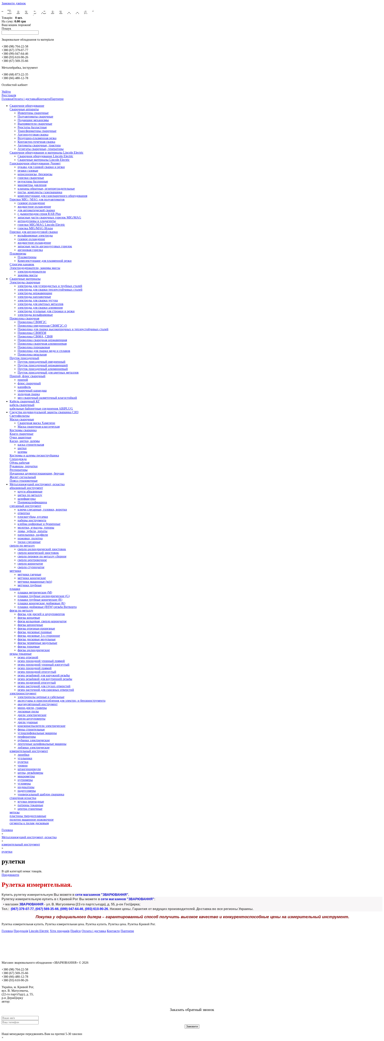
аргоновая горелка (30, 250)
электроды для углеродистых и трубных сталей (50, 286)
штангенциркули (29, 769)
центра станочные (30, 808)
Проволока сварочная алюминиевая (42, 343)
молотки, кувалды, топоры (36, 527)
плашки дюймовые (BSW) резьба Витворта (47, 607)
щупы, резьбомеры (30, 772)
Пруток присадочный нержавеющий (43, 365)
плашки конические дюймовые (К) (41, 603)
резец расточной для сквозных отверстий (46, 689)
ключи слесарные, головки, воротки (42, 509)
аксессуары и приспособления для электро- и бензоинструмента (61, 700)
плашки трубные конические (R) (40, 599)
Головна (7, 99)
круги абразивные (30, 491)
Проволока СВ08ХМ (32, 333)
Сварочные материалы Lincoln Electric (44, 159)
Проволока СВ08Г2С (32, 322)
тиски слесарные (29, 542)
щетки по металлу (30, 495)
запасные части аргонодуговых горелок (45, 246)
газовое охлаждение (31, 203)
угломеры (24, 783)
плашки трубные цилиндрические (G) (44, 596)
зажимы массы (28, 275)
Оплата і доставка (25, 99)
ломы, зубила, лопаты (32, 531)
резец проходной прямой (35, 668)
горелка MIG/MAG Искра (35, 228)
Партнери (57, 99)
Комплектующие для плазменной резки (45, 260)
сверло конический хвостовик (38, 552)
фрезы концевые (29, 617)
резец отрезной (28, 657)
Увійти (6, 91)
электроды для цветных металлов (40, 304)
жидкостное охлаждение (34, 206)
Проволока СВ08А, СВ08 (35, 336)
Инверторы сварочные (33, 113)
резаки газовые (28, 170)
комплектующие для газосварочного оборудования (52, 196)
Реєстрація (9, 95)
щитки (22, 448)
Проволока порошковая (34, 347)
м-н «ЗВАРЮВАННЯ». (26, 1001)
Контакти (43, 99)
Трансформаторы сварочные (37, 131)
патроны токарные (30, 805)
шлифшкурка (27, 498)
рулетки (23, 762)
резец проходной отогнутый (37, 671)
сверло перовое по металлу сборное (42, 556)
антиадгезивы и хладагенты (37, 221)
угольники (25, 758)
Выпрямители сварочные (35, 123)
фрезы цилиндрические (34, 650)
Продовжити (10, 875)
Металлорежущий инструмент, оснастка (37, 484)
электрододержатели (32, 271)
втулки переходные (31, 801)
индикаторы (26, 787)
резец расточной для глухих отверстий (44, 686)
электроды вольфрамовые (35, 314)
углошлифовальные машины (37, 733)
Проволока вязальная (32, 354)
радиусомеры (27, 790)
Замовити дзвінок (14, 3)
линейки (23, 754)
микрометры (26, 776)
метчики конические (32, 578)
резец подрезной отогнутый (37, 682)
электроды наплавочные (34, 296)
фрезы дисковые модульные (37, 639)
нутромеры (25, 780)
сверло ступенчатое (31, 567)
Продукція (21, 931)
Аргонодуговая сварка (33, 134)
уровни (23, 765)
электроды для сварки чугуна (38, 300)
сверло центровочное (32, 560)
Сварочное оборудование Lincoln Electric (45, 156)
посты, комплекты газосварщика (40, 192)
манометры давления (32, 185)
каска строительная (31, 444)
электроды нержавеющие (35, 293)
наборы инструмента (32, 520)
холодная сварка (29, 394)
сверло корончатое (30, 563)
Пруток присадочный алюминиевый (43, 369)
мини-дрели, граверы (32, 707)
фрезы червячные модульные (37, 643)
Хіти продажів (60, 931)
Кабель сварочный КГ (25, 401)
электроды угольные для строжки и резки (46, 311)
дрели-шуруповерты (31, 718)
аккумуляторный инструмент (38, 704)
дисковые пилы (28, 711)
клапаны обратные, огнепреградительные (46, 188)
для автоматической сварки (36, 210)
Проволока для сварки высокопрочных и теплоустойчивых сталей (63, 329)
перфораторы (27, 736)
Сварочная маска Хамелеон (36, 423)
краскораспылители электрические (41, 726)
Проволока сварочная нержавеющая (42, 340)
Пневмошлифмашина (32, 502)
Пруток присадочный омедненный (41, 361)
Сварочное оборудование (27, 105)
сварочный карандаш (32, 390)
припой (23, 379)
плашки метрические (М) (35, 592)
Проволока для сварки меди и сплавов (44, 351)
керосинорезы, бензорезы (35, 174)
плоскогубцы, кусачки (33, 516)
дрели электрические (32, 715)
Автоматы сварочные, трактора (39, 145)
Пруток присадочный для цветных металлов (48, 372)
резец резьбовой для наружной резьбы (44, 675)
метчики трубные (30, 585)
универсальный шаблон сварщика (41, 794)
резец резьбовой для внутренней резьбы (45, 679)
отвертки (24, 513)
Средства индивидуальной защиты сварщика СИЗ (44, 412)
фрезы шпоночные (30, 625)
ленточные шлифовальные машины (42, 744)
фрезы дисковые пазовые (35, 632)
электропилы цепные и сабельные (41, 697)
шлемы (22, 451)
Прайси (75, 931)
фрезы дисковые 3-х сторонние (39, 635)
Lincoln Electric (39, 931)
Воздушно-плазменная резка (37, 138)
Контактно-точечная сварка (36, 141)
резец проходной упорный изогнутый (43, 664)
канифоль (24, 387)
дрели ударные (28, 722)
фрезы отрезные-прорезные (36, 628)
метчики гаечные (29, 574)
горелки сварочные (31, 177)
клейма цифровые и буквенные (39, 524)
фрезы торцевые (29, 646)
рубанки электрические (34, 740)
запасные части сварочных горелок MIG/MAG (49, 217)
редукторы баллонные (33, 181)
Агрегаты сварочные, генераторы (41, 149)
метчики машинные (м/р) (35, 581)
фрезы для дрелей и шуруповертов (41, 614)
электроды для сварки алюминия (40, 307)
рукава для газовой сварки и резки (41, 167)
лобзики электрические (34, 747)
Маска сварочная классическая (39, 426)
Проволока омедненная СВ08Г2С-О (42, 325)
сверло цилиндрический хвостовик (42, 549)
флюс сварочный (29, 383)
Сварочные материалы (25, 278)
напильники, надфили (33, 534)
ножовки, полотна (30, 538)
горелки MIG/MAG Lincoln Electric (41, 224)
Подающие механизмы (33, 120)
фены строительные (31, 729)
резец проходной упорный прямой (41, 661)
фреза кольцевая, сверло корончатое (42, 621)
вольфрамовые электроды (35, 235)
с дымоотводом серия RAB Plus (39, 214)
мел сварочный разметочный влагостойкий (47, 397)
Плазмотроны (27, 257)
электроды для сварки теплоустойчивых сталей (50, 289)
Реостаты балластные (32, 127)
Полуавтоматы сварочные (35, 116)
